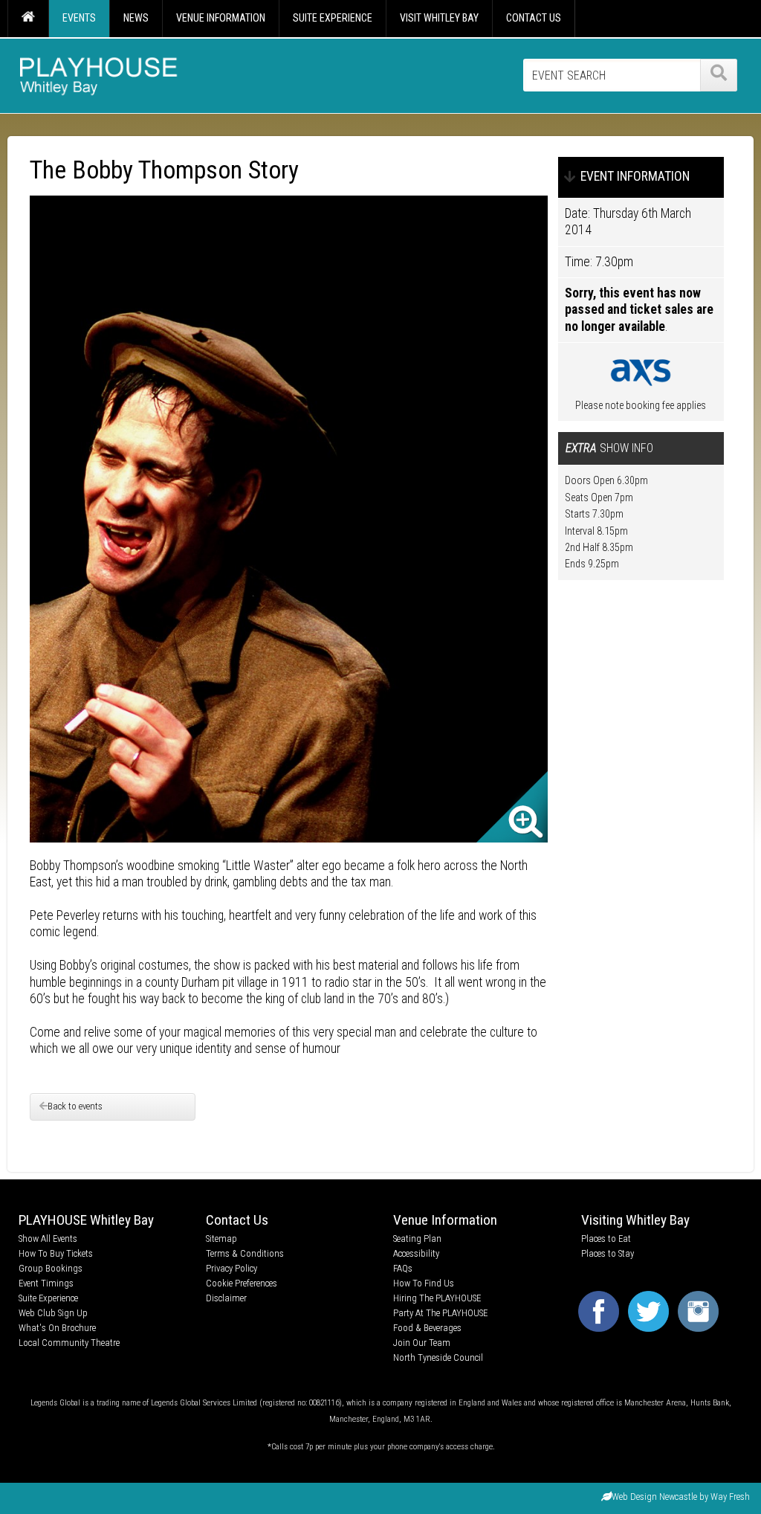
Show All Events (48, 1238)
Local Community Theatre (69, 1342)
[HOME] (27, 18)
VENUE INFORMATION (220, 18)
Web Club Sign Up (53, 1312)
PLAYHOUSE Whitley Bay (86, 1219)
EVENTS (79, 18)
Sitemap (221, 1238)
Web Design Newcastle (654, 1496)
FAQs (402, 1268)
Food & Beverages (427, 1327)
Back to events (75, 1106)
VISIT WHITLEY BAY (439, 18)
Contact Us (237, 1219)
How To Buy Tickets (56, 1253)
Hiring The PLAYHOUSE (437, 1298)
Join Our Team (421, 1342)
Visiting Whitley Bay (635, 1219)
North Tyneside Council (438, 1357)
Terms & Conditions (245, 1253)
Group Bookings (50, 1268)
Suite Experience (48, 1298)
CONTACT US (533, 18)
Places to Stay (607, 1253)
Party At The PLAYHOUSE (440, 1312)
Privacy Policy (231, 1268)
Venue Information (445, 1219)
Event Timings (46, 1283)
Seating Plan (417, 1238)
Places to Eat (606, 1238)
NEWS (136, 18)
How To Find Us (423, 1283)
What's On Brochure (57, 1327)
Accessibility (416, 1253)
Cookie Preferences (241, 1283)
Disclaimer (226, 1298)
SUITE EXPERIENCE (332, 18)
